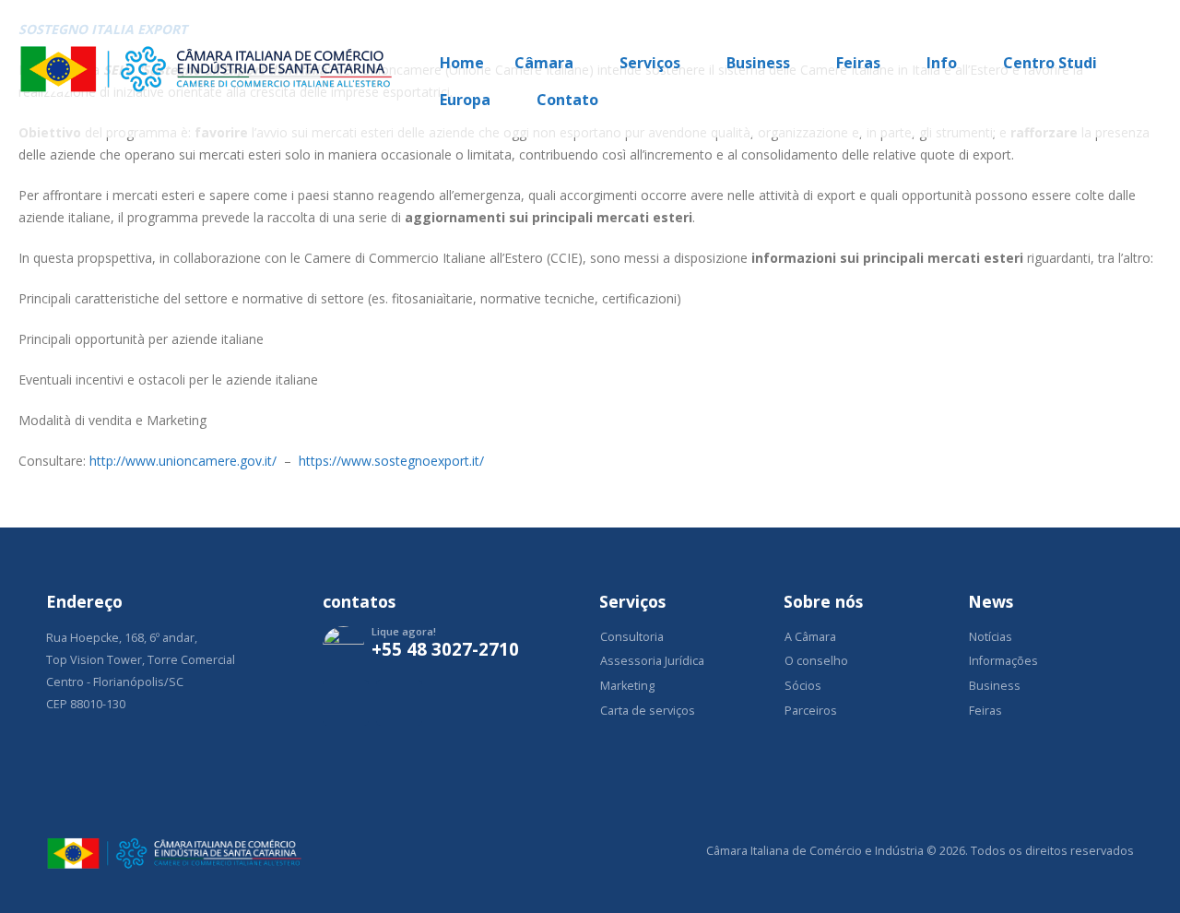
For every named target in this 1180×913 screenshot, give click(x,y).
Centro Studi (1050, 63)
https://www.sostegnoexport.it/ (391, 460)
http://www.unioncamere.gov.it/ (183, 460)
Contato (567, 99)
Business (758, 63)
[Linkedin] (399, 703)
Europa (465, 99)
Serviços (650, 63)
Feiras (858, 63)
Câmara (543, 63)
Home (462, 63)
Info (941, 63)
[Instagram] (346, 703)
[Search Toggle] (1154, 26)
